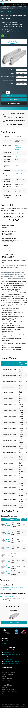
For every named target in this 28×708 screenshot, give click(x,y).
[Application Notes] (7, 124)
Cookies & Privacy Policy (8, 689)
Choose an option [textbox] (20, 69)
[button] (0, 616)
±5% (19, 170)
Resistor (17, 149)
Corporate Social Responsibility (9, 691)
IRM (18, 31)
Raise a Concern (6, 680)
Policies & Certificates (7, 678)
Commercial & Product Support (9, 672)
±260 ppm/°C (18, 174)
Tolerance (11, 73)
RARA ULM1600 (14, 610)
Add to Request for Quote (14, 96)
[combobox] (21, 70)
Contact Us (11, 647)
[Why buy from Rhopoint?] (5, 117)
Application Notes (16, 124)
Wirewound (18, 147)
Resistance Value (10, 69)
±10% (22, 170)
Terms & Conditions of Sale (8, 698)
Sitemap (4, 696)
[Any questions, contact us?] (4, 113)
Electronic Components (10, 6)
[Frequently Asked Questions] (4, 120)
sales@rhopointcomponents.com (12, 654)
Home (2, 6)
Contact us (4, 687)
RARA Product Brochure (10, 596)
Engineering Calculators (7, 674)
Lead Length (11, 83)
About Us (4, 670)
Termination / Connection (8, 80)
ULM (16, 152)
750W (16, 156)
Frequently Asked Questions (15, 120)
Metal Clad (18, 145)
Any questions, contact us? (16, 113)
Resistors (20, 6)
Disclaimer (4, 693)
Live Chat (4, 676)
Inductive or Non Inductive (7, 76)
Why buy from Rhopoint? (15, 117)
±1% (16, 170)
